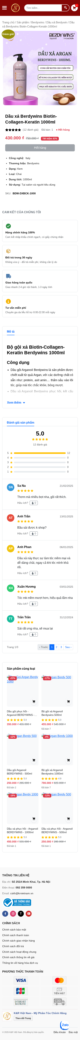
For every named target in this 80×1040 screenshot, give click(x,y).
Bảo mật (73, 1032)
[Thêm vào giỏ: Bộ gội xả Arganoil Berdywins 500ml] (68, 701)
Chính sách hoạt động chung (19, 951)
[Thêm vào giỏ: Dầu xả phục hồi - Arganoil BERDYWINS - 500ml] (68, 819)
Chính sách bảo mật (14, 929)
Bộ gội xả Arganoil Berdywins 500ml (52, 713)
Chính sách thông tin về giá (18, 957)
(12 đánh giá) (31, 129)
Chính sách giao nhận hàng (18, 940)
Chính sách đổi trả (13, 946)
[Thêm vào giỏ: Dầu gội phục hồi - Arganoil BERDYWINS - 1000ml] (34, 701)
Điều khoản (60, 1032)
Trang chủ (8, 22)
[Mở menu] (4, 8)
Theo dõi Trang (23, 1018)
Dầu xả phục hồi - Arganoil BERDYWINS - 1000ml (22, 830)
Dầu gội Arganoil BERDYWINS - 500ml (19, 772)
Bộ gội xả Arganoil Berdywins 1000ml (52, 772)
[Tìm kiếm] (65, 8)
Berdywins (37, 22)
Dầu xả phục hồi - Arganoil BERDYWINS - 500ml (57, 830)
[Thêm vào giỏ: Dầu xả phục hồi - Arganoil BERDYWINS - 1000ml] (34, 819)
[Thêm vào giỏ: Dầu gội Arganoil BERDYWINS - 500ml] (34, 760)
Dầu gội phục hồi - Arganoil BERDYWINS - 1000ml (20, 715)
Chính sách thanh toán (15, 935)
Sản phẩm (23, 22)
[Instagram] (13, 914)
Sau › (68, 647)
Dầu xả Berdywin (56, 22)
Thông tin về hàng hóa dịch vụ (20, 962)
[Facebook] (5, 914)
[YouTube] (29, 914)
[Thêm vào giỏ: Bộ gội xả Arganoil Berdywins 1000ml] (68, 760)
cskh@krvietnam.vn (21, 893)
